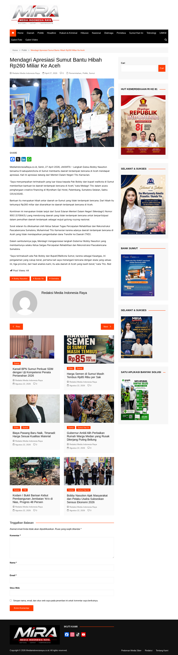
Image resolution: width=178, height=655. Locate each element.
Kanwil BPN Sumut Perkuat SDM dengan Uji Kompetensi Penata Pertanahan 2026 (33, 372)
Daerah (30, 33)
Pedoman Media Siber (131, 650)
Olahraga (108, 33)
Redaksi (148, 650)
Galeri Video (31, 40)
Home (21, 33)
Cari (123, 63)
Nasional (96, 33)
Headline (51, 33)
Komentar (15, 535)
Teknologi (151, 33)
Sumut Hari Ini (136, 33)
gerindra (55, 278)
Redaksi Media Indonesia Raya (26, 73)
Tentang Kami (162, 650)
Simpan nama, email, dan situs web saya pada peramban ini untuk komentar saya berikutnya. (55, 600)
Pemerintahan (75, 73)
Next (106, 326)
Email (13, 575)
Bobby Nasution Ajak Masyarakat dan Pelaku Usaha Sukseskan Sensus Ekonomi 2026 (87, 499)
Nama (13, 562)
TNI (24, 490)
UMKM (163, 33)
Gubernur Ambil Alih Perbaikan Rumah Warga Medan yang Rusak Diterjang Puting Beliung (88, 436)
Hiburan (85, 33)
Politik (41, 33)
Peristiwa (121, 33)
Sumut (92, 73)
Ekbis (70, 368)
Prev (18, 326)
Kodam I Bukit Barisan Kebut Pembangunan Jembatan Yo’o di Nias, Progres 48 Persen (33, 499)
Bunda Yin (39, 278)
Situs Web (15, 588)
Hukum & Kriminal (68, 33)
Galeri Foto (16, 40)
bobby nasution (21, 278)
